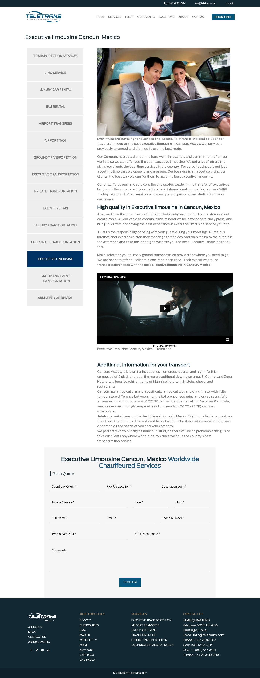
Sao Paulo (87, 659)
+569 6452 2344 (202, 645)
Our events (146, 16)
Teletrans (163, 349)
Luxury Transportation (55, 225)
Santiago (87, 654)
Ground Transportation (55, 157)
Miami (83, 645)
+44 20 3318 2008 (207, 654)
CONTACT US (37, 637)
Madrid (85, 635)
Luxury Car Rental (55, 90)
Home (100, 16)
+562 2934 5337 (176, 3)
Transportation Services (55, 56)
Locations (167, 16)
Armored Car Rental (55, 298)
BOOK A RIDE (223, 17)
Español (230, 3)
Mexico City (88, 640)
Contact (199, 16)
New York (87, 650)
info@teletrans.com (205, 3)
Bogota (86, 620)
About (183, 16)
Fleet (129, 16)
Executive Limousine (55, 259)
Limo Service (55, 73)
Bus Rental (55, 106)
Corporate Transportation (55, 242)
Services (114, 16)
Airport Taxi (55, 140)
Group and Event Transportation (55, 278)
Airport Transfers (55, 123)
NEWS (32, 632)
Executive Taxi (55, 208)
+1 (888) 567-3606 (203, 650)
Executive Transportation (55, 174)
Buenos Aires (89, 625)
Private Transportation (55, 191)
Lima (83, 630)
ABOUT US (35, 627)
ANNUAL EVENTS (39, 642)
